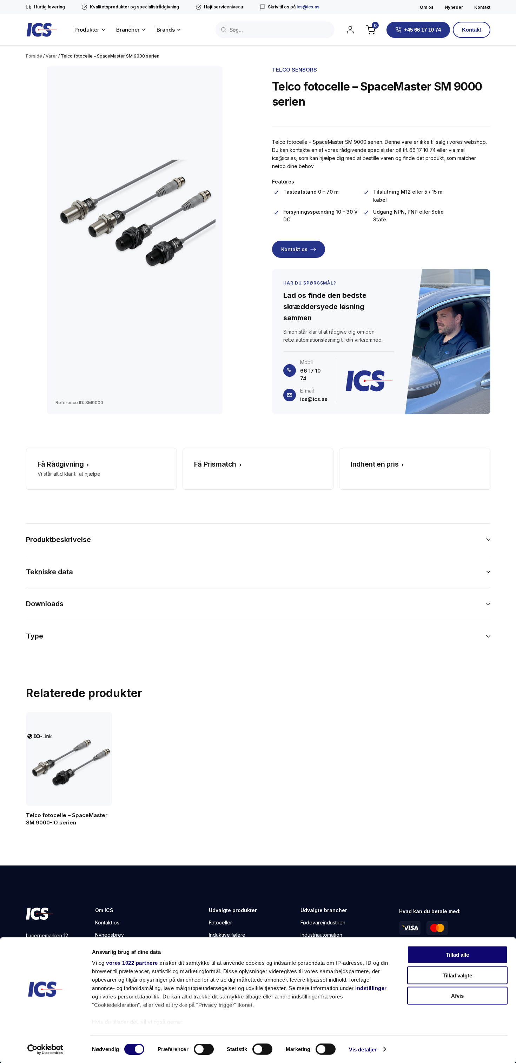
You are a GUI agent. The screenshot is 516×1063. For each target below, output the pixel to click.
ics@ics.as (308, 6)
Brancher (128, 29)
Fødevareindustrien (322, 922)
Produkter (86, 29)
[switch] (204, 1049)
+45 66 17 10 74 (422, 30)
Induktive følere (227, 935)
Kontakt (482, 7)
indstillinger (371, 988)
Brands (166, 29)
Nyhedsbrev (109, 935)
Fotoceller (220, 922)
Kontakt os (294, 249)
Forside (34, 56)
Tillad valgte (457, 975)
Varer (51, 56)
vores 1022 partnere (132, 963)
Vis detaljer (363, 1049)
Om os (427, 7)
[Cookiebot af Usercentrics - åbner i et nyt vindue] (45, 1049)
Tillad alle (457, 955)
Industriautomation (321, 935)
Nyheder (454, 7)
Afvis (457, 996)
